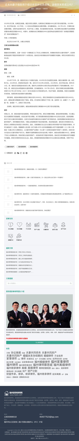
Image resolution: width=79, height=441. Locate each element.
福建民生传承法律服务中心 (38, 434)
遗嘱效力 (8, 377)
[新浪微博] (15, 153)
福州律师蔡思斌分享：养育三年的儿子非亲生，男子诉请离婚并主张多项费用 (20, 252)
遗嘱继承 (15, 377)
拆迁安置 (9, 362)
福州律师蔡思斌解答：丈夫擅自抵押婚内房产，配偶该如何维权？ (20, 272)
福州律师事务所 (25, 365)
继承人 (58, 368)
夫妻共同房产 (49, 352)
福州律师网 (28, 434)
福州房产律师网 (44, 432)
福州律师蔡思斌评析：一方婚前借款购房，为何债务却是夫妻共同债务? (33, 186)
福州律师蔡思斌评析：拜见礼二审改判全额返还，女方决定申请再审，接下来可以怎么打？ (20, 255)
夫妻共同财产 (10, 147)
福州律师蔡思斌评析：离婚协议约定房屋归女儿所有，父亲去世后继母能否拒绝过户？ (20, 265)
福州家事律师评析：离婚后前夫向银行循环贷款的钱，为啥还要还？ (32, 210)
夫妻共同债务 (33, 352)
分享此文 (9, 153)
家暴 (19, 359)
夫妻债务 (45, 9)
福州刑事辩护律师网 (54, 432)
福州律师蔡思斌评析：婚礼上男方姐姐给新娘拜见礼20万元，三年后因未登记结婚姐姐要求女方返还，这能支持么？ (20, 259)
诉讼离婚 (18, 371)
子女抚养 (58, 356)
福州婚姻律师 (42, 362)
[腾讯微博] (21, 153)
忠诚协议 (30, 359)
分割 (8, 353)
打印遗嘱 (42, 359)
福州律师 (12, 365)
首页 (32, 9)
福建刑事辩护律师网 (66, 432)
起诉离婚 (56, 374)
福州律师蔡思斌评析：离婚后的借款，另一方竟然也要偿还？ (31, 169)
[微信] (18, 153)
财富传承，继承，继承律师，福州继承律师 (28, 374)
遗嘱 (66, 374)
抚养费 (65, 359)
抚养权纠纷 (57, 359)
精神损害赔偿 (45, 368)
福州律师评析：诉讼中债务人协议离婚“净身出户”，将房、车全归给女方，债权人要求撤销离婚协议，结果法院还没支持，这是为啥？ (44, 203)
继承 (53, 368)
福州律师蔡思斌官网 (34, 432)
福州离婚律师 (34, 147)
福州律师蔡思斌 (42, 365)
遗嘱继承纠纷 (24, 377)
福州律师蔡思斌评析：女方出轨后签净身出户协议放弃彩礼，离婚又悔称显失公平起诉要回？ (20, 262)
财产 (25, 371)
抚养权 (49, 359)
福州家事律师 (22, 147)
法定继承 (18, 362)
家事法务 (38, 9)
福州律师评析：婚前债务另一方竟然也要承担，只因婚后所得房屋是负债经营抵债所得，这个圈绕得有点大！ (44, 194)
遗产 (63, 374)
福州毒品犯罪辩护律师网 (18, 434)
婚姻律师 (48, 356)
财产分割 (32, 371)
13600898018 (10, 417)
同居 (23, 353)
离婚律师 (33, 368)
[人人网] (26, 153)
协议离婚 (16, 352)
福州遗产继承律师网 (22, 432)
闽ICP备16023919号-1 (42, 438)
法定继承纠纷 (27, 362)
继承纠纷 (9, 371)
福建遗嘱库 (49, 434)
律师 (23, 359)
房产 (36, 359)
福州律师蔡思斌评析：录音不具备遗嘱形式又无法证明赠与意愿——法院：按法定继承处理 (20, 268)
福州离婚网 (14, 432)
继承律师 (64, 368)
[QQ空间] (24, 153)
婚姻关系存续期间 (33, 356)
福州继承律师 (13, 368)
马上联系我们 (39, 342)
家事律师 (11, 358)
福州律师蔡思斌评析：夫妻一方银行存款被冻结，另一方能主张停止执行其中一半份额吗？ (39, 177)
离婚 (24, 368)
